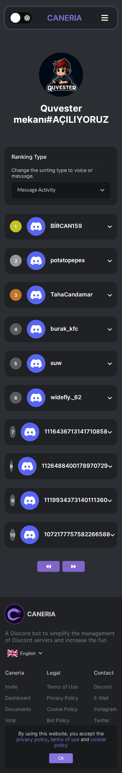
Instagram (105, 709)
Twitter (101, 720)
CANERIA (64, 18)
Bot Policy (58, 720)
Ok (61, 758)
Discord (102, 687)
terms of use (64, 739)
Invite (11, 687)
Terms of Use (62, 687)
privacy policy (32, 739)
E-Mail (101, 698)
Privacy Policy (62, 698)
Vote (10, 720)
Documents (18, 709)
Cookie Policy (62, 709)
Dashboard (17, 698)
